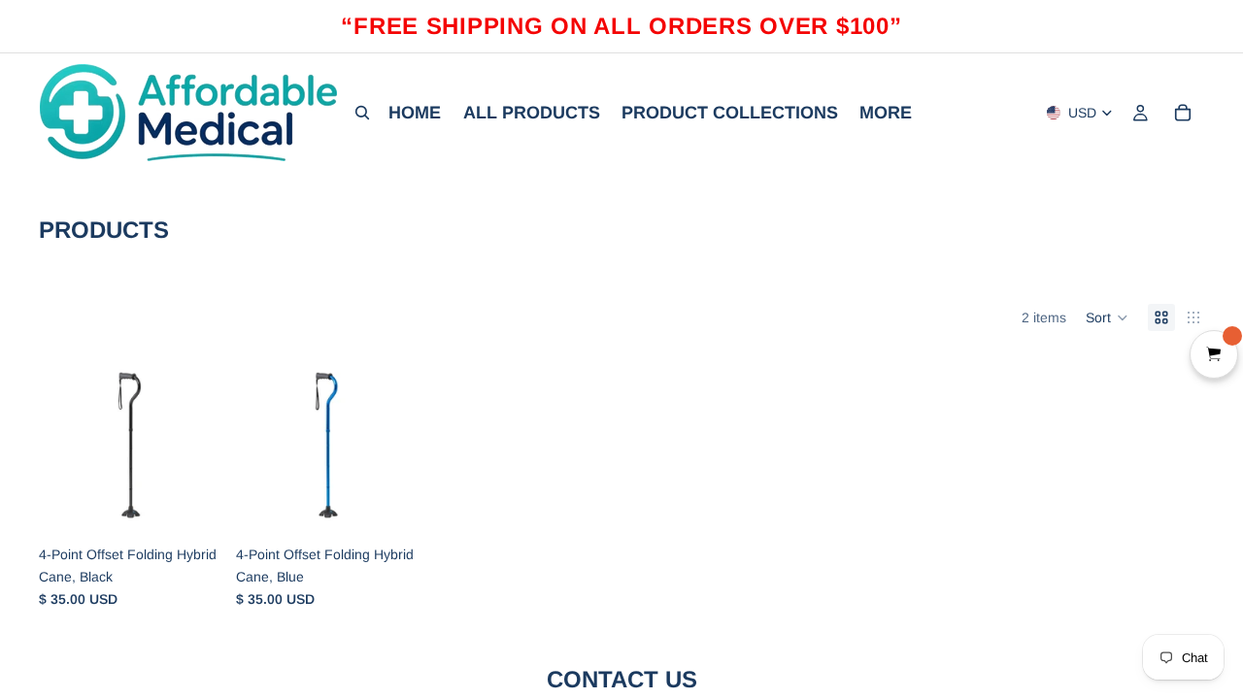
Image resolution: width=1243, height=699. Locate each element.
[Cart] (1182, 112)
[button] (1107, 317)
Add (207, 506)
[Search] (362, 112)
